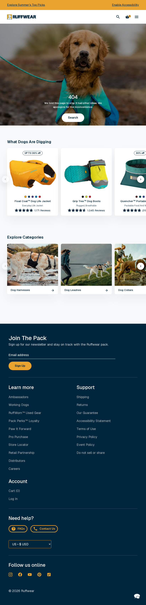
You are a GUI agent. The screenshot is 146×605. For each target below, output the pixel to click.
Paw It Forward (20, 429)
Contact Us (47, 529)
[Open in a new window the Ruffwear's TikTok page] (49, 575)
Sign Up (20, 366)
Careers (14, 469)
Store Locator (18, 445)
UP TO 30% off (33, 153)
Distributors (17, 461)
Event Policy (86, 445)
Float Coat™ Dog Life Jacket (33, 201)
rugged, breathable (86, 205)
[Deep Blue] (29, 197)
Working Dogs (19, 405)
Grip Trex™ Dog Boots (86, 201)
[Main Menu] (136, 17)
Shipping (83, 397)
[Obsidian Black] (83, 197)
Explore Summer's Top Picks (26, 5)
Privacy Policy (87, 437)
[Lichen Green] (86, 197)
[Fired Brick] (136, 197)
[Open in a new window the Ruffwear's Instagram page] (10, 575)
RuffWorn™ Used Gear (25, 413)
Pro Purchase (18, 437)
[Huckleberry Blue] (144, 197)
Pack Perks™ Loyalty (24, 421)
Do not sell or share (91, 453)
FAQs (21, 529)
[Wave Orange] (25, 197)
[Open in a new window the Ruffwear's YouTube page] (30, 575)
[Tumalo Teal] (140, 197)
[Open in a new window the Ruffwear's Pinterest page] (39, 575)
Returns (82, 405)
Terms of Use (86, 429)
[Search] (118, 17)
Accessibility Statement (94, 421)
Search (73, 117)
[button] (137, 596)
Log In (13, 499)
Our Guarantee (87, 413)
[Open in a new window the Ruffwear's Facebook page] (20, 575)
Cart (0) (14, 491)
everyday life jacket (32, 205)
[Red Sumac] (40, 197)
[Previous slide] (5, 179)
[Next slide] (140, 179)
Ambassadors (18, 397)
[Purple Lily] (33, 197)
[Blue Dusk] (36, 197)
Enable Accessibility (125, 5)
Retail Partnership (21, 453)
